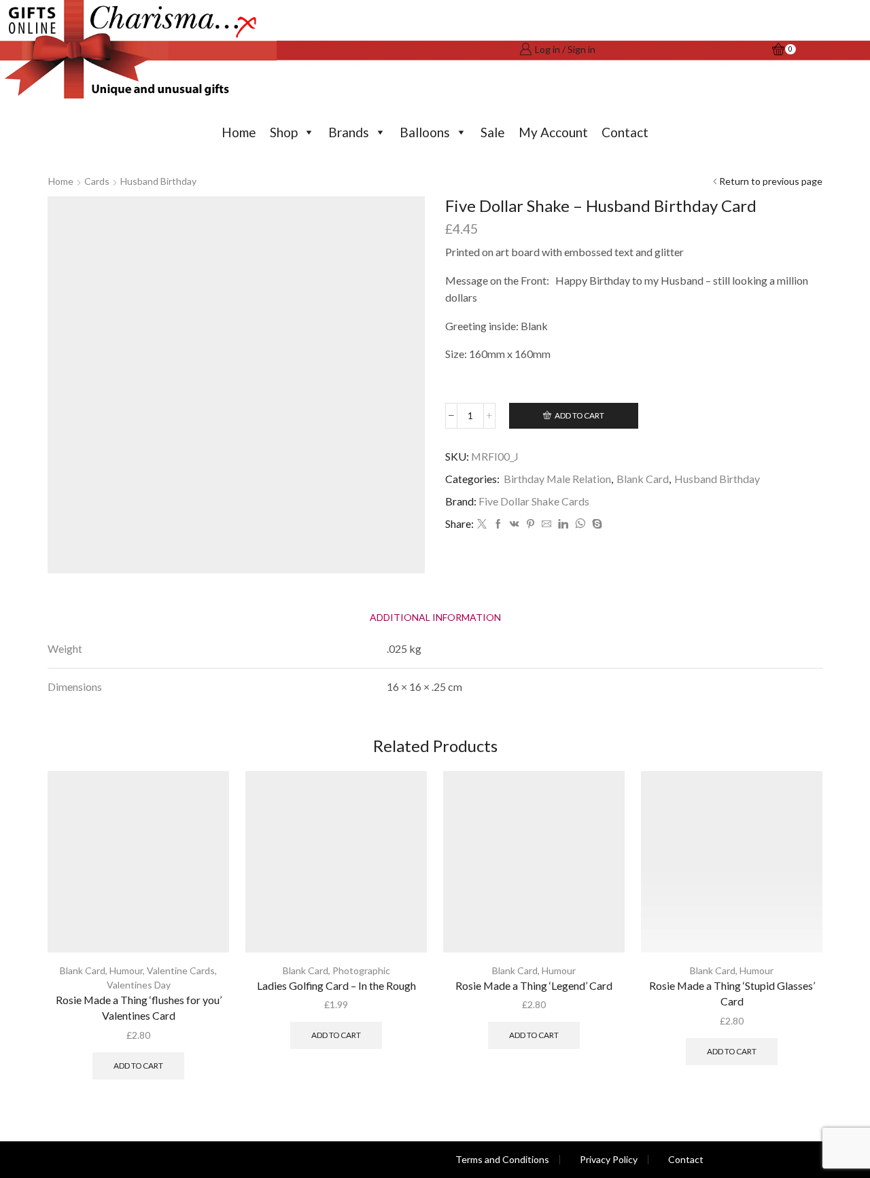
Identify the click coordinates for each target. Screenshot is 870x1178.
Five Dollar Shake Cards (533, 501)
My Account (553, 132)
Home (239, 132)
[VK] (514, 524)
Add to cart (579, 415)
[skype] (595, 524)
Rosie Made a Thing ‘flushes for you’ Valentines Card (139, 1007)
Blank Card (642, 478)
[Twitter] (482, 524)
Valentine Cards (181, 970)
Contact (625, 132)
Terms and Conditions (502, 1159)
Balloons (425, 132)
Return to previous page (770, 181)
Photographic (361, 970)
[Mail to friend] (546, 524)
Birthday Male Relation (557, 478)
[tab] (435, 617)
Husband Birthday (158, 181)
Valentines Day (139, 984)
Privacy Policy (609, 1159)
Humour (126, 970)
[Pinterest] (530, 524)
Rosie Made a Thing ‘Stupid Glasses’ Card (732, 993)
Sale (493, 132)
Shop (284, 132)
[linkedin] (563, 524)
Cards (96, 181)
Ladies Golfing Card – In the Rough (336, 985)
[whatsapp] (580, 524)
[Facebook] (498, 524)
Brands (348, 132)
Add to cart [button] (138, 1065)
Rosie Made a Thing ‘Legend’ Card (533, 985)
